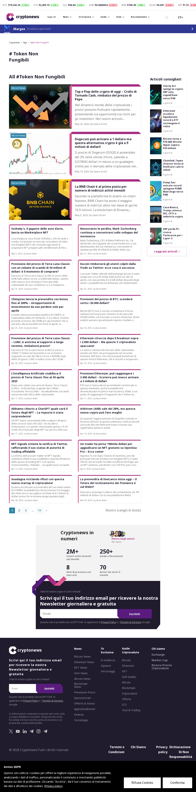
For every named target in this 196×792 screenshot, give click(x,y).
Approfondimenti (84, 709)
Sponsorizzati (82, 697)
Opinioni (106, 665)
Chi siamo (158, 648)
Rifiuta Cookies (142, 783)
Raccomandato (139, 17)
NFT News (80, 667)
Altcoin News (82, 678)
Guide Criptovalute (130, 650)
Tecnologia (81, 720)
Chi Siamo (138, 747)
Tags (25, 42)
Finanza (79, 714)
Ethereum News (84, 662)
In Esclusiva (85, 17)
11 (39, 510)
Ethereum (128, 665)
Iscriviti (134, 614)
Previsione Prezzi (84, 692)
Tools (119, 17)
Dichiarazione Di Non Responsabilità (179, 752)
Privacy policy (161, 749)
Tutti (49, 17)
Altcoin (126, 682)
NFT (124, 671)
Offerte (126, 699)
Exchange (158, 654)
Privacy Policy (108, 622)
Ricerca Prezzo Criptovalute (162, 667)
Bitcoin (126, 660)
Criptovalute (129, 693)
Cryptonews (14, 42)
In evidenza (108, 660)
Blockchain (128, 688)
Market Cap (160, 660)
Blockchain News (80, 685)
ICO (124, 704)
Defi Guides (129, 676)
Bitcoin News (82, 656)
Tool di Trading (131, 710)
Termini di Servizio (130, 622)
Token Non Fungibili (39, 42)
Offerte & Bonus (84, 703)
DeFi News (81, 673)
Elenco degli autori (123, 538)
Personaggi (108, 671)
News (66, 17)
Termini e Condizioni (116, 749)
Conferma (177, 783)
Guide (103, 17)
